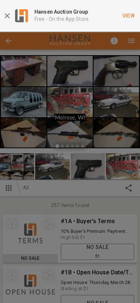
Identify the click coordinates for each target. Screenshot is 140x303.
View (128, 16)
